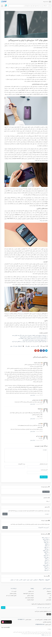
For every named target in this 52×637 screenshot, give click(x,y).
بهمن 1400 (46, 542)
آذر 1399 (47, 560)
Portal (43, 635)
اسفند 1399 (46, 555)
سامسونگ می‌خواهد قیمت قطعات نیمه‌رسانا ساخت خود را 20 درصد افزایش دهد (29, 335)
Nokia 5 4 (20, 346)
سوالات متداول (30, 595)
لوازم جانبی (48, 600)
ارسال (3, 607)
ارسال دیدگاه (44, 477)
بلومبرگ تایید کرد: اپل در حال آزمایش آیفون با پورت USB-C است (33, 338)
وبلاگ (26, 346)
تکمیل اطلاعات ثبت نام (11, 595)
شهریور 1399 (46, 565)
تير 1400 (47, 554)
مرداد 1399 (46, 567)
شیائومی (35, 580)
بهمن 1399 (46, 557)
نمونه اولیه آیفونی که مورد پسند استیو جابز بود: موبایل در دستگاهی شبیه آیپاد (29, 341)
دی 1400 (47, 544)
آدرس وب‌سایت (44, 470)
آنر (14, 580)
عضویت (5, 527)
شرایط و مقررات (30, 600)
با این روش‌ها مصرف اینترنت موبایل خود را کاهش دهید (35, 340)
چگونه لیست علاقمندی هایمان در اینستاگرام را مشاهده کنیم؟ (33, 337)
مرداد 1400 (46, 552)
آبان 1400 (46, 547)
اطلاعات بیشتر (46, 491)
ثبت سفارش (31, 591)
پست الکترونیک (21, 464)
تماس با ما (14, 591)
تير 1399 (47, 568)
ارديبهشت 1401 (45, 537)
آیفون (31, 580)
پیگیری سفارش (13, 593)
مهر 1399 (46, 564)
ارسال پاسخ (32, 395)
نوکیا (11, 346)
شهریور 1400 (46, 551)
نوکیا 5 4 (15, 346)
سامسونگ (41, 580)
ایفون (28, 580)
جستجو (5, 514)
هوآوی (12, 580)
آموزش (24, 580)
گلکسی (20, 580)
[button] (5, 6)
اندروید (47, 580)
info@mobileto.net (39, 624)
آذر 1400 (47, 546)
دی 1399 (47, 559)
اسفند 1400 (46, 541)
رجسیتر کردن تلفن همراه (28, 593)
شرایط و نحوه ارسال (29, 597)
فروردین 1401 (46, 539)
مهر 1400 (46, 549)
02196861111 (21, 619)
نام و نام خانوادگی (44, 464)
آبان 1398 (46, 570)
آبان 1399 (46, 562)
